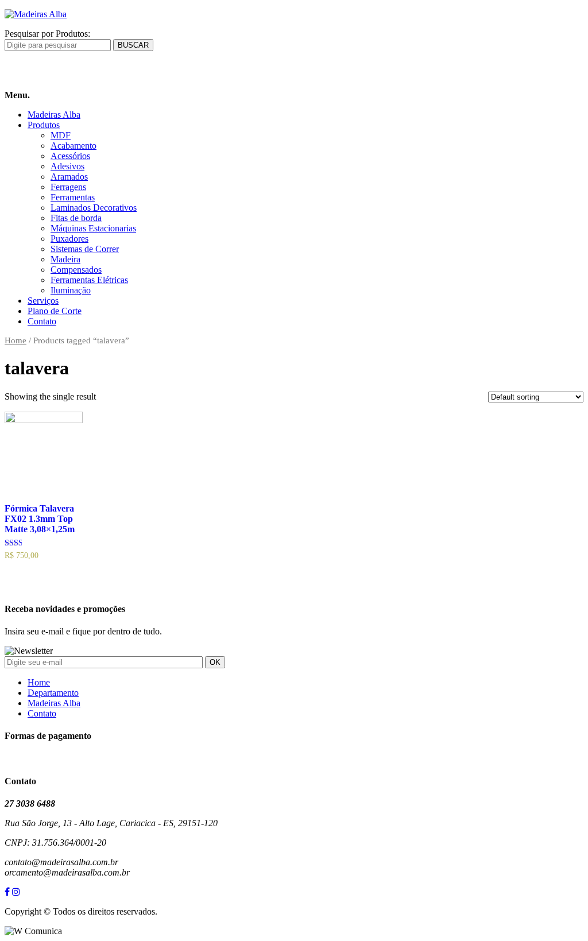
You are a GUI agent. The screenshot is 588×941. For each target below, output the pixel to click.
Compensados (76, 269)
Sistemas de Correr (85, 249)
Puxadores (69, 238)
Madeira (65, 259)
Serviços (43, 300)
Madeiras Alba (54, 114)
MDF (61, 135)
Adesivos (67, 166)
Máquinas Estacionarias (93, 228)
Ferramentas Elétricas (89, 280)
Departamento (53, 693)
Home (15, 340)
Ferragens (68, 187)
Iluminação (71, 290)
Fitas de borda (76, 218)
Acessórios (70, 156)
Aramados (69, 176)
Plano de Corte (55, 311)
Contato (42, 321)
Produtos (44, 125)
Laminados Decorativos (94, 207)
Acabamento (73, 145)
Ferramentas (73, 197)
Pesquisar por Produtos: (47, 33)
